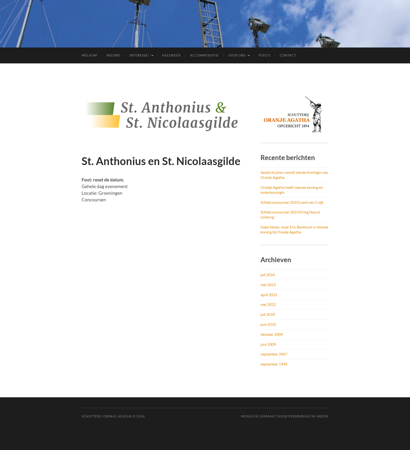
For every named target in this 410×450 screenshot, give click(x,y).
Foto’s (264, 55)
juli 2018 (268, 314)
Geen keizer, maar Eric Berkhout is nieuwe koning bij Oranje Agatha (294, 229)
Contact (288, 55)
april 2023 (269, 294)
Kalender (171, 55)
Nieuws (113, 55)
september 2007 (274, 354)
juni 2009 (268, 344)
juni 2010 (268, 324)
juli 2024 (268, 274)
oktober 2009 (272, 334)
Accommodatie (204, 55)
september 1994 (274, 364)
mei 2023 (268, 284)
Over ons (237, 55)
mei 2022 (268, 304)
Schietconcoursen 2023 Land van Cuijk (292, 202)
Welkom (89, 55)
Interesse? (139, 55)
